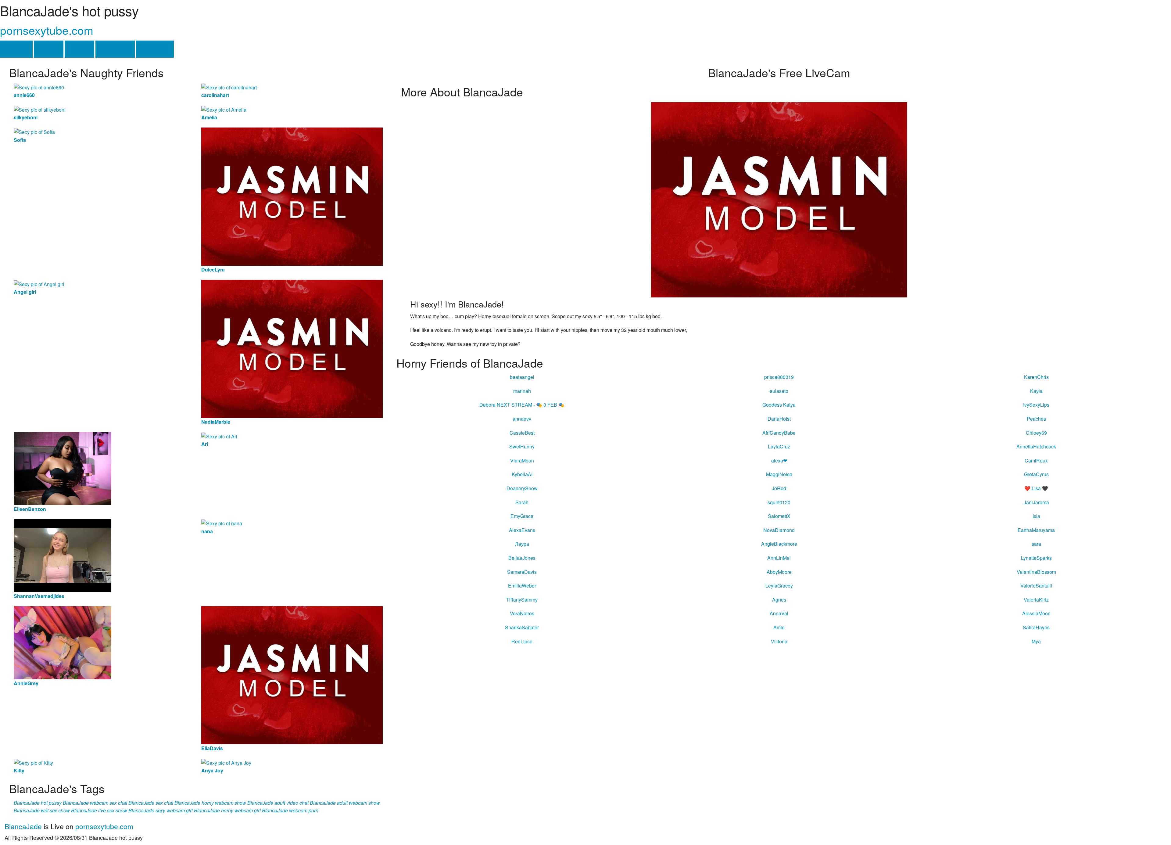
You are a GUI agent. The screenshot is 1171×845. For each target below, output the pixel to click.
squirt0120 (779, 502)
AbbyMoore (779, 571)
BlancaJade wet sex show (42, 810)
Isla (1036, 516)
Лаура (522, 543)
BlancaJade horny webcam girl (227, 810)
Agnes (779, 599)
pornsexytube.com (46, 30)
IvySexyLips (1036, 404)
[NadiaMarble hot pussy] (292, 348)
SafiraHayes (1036, 627)
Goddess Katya (779, 404)
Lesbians (115, 48)
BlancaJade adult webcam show (345, 802)
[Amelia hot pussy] (223, 109)
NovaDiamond (779, 530)
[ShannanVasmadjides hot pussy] (62, 555)
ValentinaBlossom (1036, 571)
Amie (779, 627)
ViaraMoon (522, 460)
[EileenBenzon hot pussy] (62, 467)
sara (1036, 543)
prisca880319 (779, 376)
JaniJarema (1036, 502)
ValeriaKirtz (1036, 599)
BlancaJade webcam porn (290, 810)
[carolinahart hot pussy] (229, 86)
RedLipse (521, 641)
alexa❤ (779, 460)
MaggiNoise (779, 474)
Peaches (1036, 418)
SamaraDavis (522, 571)
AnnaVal (779, 613)
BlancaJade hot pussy (38, 802)
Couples (155, 48)
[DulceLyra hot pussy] (292, 196)
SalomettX (779, 516)
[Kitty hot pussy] (33, 762)
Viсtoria (779, 641)
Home (16, 48)
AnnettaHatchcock (1036, 446)
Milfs (79, 48)
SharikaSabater (522, 627)
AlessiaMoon (1036, 613)
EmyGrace (521, 516)
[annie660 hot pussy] (39, 86)
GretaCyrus (1036, 474)
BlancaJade (23, 826)
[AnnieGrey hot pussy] (62, 641)
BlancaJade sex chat (150, 802)
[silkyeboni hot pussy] (40, 109)
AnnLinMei (779, 557)
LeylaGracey (779, 585)
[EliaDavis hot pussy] (292, 674)
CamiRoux (1036, 460)
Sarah (521, 502)
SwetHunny (522, 446)
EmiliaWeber (522, 585)
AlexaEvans (522, 530)
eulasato (779, 390)
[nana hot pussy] (221, 522)
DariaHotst (779, 418)
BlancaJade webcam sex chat (95, 802)
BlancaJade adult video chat (278, 802)
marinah (522, 390)
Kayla (1036, 390)
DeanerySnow (522, 488)
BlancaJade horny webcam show (210, 802)
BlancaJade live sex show (99, 810)
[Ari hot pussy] (219, 435)
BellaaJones (521, 557)
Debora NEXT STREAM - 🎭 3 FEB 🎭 (521, 404)
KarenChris (1036, 376)
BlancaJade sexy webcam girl (160, 810)
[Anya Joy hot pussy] (226, 762)
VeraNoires (522, 613)
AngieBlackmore (779, 543)
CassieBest (522, 432)
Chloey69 (1036, 432)
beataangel (522, 376)
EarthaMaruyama (1036, 530)
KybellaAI (522, 474)
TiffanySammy (522, 599)
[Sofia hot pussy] (34, 131)
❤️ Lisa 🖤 (1036, 488)
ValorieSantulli (1036, 585)
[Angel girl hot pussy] (39, 283)
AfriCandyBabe (779, 432)
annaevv (522, 418)
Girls (49, 48)
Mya (1036, 641)
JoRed (779, 488)
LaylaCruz (779, 446)
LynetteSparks (1036, 557)
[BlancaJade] (779, 199)
